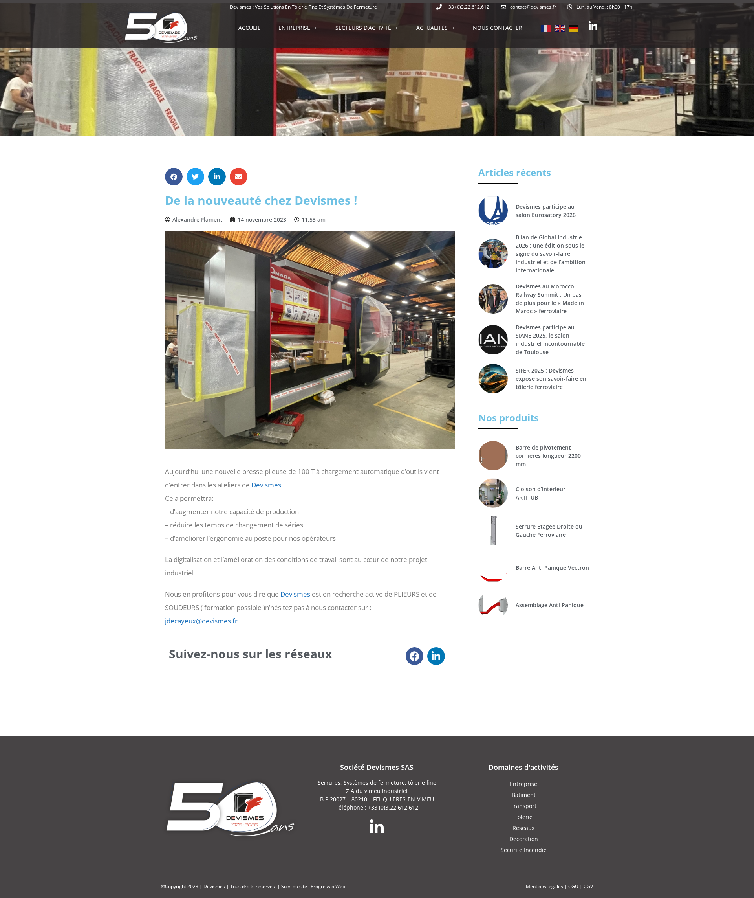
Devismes (266, 484)
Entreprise (294, 27)
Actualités (432, 27)
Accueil (249, 27)
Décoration (523, 839)
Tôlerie (523, 817)
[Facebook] (414, 656)
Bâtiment (524, 795)
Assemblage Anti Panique (550, 605)
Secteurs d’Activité (363, 27)
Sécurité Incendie (524, 850)
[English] (560, 27)
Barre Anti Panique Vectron (552, 567)
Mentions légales (544, 886)
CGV (588, 886)
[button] (174, 176)
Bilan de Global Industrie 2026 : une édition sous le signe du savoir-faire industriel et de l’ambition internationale (551, 253)
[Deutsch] (574, 27)
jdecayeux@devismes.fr (201, 620)
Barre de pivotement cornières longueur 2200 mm (548, 456)
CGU (573, 886)
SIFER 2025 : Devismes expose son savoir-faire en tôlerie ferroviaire (551, 379)
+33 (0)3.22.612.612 (393, 807)
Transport (523, 806)
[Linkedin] (593, 26)
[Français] (546, 27)
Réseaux (523, 828)
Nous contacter (497, 27)
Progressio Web (328, 886)
